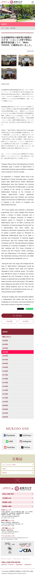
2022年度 (5, 356)
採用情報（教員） (7, 502)
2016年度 (5, 379)
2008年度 (5, 409)
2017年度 (5, 375)
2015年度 (5, 382)
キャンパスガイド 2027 (9, 465)
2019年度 (5, 367)
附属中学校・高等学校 (7, 564)
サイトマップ (27, 559)
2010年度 (5, 401)
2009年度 (5, 405)
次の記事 (25, 321)
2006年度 (5, 417)
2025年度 (5, 344)
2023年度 (5, 352)
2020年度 (5, 363)
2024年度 (5, 348)
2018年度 (5, 371)
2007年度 (5, 413)
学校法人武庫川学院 (8, 494)
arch (4, 473)
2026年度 (5, 340)
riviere (4, 469)
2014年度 (5, 386)
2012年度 (5, 394)
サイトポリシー (18, 559)
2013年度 (5, 390)
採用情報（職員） (7, 506)
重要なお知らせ (6, 337)
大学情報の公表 (6, 498)
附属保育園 (27, 564)
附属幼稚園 (19, 564)
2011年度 (5, 398)
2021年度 (5, 359)
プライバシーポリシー (7, 559)
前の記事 (9, 321)
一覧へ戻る (18, 315)
